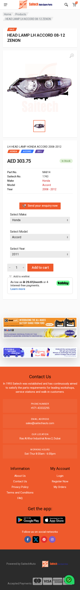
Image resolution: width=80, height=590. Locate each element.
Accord (46, 185)
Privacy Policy (20, 487)
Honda (46, 180)
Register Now (60, 481)
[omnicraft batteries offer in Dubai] (40, 322)
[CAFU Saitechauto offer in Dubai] (40, 332)
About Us (20, 476)
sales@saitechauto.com (40, 423)
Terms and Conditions (20, 492)
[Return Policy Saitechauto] (40, 352)
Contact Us (20, 481)
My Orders (60, 487)
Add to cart (40, 267)
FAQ (20, 498)
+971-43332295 (40, 407)
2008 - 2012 (49, 189)
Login (60, 476)
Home (7, 14)
